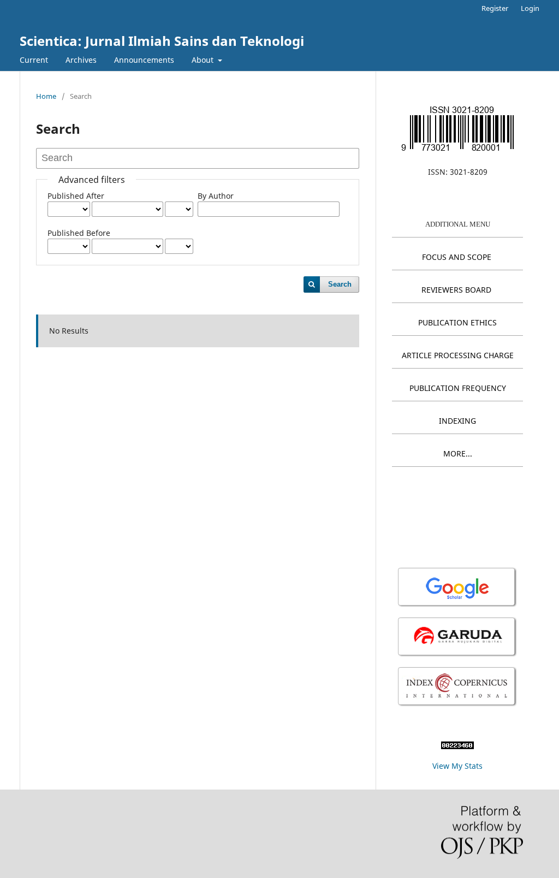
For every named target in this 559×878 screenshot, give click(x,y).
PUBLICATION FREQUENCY (457, 388)
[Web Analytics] (457, 746)
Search (340, 284)
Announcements (144, 60)
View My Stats (457, 766)
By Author (216, 196)
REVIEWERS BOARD (456, 289)
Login (530, 8)
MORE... (457, 453)
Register (494, 8)
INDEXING (457, 421)
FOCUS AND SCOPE (456, 257)
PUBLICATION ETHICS (457, 322)
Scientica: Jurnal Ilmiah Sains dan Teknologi (162, 41)
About (204, 60)
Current (34, 60)
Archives (81, 60)
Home (46, 96)
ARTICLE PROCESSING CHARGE (458, 355)
